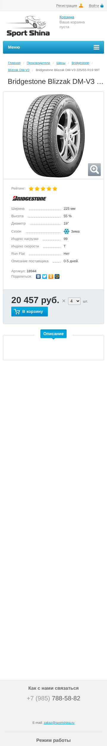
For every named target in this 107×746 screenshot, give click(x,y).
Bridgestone (80, 63)
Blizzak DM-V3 (18, 70)
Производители (38, 63)
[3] (43, 189)
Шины (60, 63)
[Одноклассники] (51, 276)
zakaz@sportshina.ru (59, 723)
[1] (31, 189)
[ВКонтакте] (38, 276)
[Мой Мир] (57, 276)
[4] (49, 189)
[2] (37, 189)
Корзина (66, 17)
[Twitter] (45, 276)
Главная (14, 63)
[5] (55, 189)
